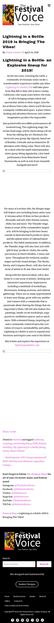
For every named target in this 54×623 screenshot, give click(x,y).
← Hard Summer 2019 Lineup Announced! (24, 457)
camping (7, 443)
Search (6, 558)
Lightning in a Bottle (27, 447)
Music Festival (17, 451)
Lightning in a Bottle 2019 (19, 87)
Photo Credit (9, 431)
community (18, 443)
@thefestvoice (19, 493)
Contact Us (18, 601)
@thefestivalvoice (21, 504)
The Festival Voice (37, 474)
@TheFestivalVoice (25, 485)
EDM (34, 443)
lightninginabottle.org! (27, 345)
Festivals (16, 439)
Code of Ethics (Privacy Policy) (17, 606)
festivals (7, 447)
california (38, 439)
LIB (14, 447)
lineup (42, 447)
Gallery (7, 601)
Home (6, 513)
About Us (42, 596)
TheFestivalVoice (22, 500)
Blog (14, 513)
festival (42, 443)
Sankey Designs (27, 584)
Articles (32, 596)
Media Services (19, 596)
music (6, 451)
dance (28, 443)
